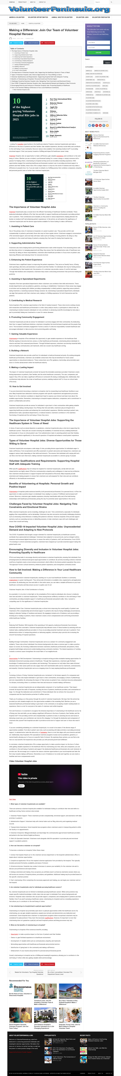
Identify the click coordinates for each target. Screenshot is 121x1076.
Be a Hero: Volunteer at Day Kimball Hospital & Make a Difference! (68, 1002)
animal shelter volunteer (62, 17)
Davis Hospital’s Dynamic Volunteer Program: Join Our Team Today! (18, 1026)
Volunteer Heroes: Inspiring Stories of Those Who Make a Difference (31, 1073)
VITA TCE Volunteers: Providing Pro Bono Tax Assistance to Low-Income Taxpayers (64, 1049)
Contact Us (42, 2)
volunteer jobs (82, 17)
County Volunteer (101, 76)
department (90, 79)
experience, (60, 156)
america (89, 70)
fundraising (43, 732)
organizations (13, 580)
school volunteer (101, 88)
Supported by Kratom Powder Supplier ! (20, 1052)
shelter (97, 91)
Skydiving (106, 91)
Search (87, 59)
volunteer (90, 97)
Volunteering (13, 338)
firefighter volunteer (93, 82)
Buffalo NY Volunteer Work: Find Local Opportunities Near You (64, 1040)
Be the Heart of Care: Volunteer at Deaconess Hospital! (20, 995)
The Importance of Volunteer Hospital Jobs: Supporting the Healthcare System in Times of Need (41, 72)
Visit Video (12, 799)
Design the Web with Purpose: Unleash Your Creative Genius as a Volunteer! (99, 1057)
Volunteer (12, 156)
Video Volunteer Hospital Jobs (21, 89)
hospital (106, 82)
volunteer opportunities (38, 17)
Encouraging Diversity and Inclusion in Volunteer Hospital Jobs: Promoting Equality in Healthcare (41, 85)
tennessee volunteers (103, 94)
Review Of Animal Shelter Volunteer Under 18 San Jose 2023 (101, 246)
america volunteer (16, 17)
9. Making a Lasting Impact (20, 68)
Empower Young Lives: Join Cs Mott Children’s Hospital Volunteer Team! (69, 1026)
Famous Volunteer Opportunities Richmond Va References (101, 136)
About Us (32, 2)
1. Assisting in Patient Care (20, 53)
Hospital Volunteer (34, 23)
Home (22, 23)
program (89, 88)
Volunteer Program (93, 110)
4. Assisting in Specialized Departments (24, 58)
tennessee (89, 94)
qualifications (22, 469)
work (105, 113)
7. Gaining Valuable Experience (21, 64)
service (89, 91)
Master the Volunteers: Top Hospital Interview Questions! (29, 973)
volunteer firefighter (101, 17)
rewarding (20, 144)
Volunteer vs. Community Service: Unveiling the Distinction (100, 207)
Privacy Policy (22, 2)
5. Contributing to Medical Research (23, 60)
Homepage (12, 2)
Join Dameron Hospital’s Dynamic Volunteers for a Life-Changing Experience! (44, 1026)
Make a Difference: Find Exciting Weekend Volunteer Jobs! (97, 1040)
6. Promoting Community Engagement (23, 62)
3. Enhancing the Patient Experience (22, 56)
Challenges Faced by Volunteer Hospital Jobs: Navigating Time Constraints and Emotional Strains (41, 81)
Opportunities (13, 658)
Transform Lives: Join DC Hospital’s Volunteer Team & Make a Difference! (43, 1002)
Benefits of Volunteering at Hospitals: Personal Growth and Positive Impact (34, 79)
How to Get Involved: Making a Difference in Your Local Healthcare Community (35, 87)
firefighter (101, 79)
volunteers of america (93, 113)
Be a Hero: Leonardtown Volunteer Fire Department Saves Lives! (60, 973)
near (105, 85)
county (89, 76)
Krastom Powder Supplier (64, 1073)
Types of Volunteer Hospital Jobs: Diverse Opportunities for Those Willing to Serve (37, 75)
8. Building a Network (19, 66)
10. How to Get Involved (20, 70)
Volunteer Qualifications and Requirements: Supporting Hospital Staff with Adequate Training (40, 77)
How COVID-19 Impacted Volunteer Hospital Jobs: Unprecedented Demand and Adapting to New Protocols (44, 83)
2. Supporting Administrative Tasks (22, 55)
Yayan (14, 38)
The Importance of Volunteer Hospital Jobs (25, 51)
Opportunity (14, 934)
